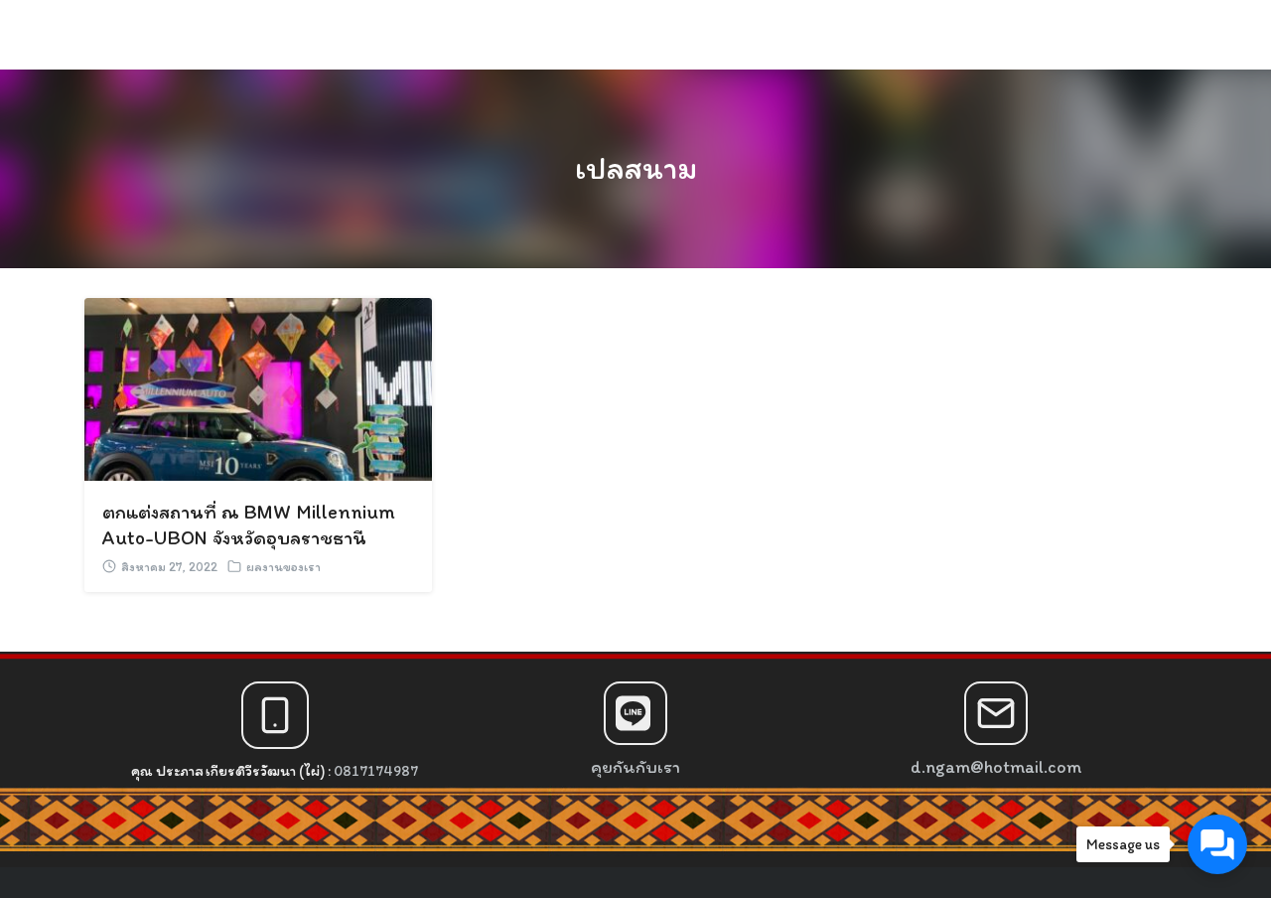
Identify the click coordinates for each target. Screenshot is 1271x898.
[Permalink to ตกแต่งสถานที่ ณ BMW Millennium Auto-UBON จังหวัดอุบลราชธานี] (258, 386)
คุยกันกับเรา (635, 767)
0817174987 (376, 771)
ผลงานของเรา (283, 566)
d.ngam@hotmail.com (996, 767)
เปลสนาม (636, 168)
